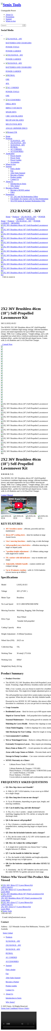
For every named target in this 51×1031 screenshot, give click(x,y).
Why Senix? (15, 186)
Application (10, 154)
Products (9, 138)
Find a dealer (15, 169)
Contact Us (14, 179)
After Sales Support (17, 173)
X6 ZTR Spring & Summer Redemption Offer (27, 201)
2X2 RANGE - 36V (18, 143)
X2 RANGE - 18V (17, 141)
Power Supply (15, 156)
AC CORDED (16, 149)
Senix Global (8, 933)
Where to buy (11, 21)
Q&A (12, 192)
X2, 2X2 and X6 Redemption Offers (24, 197)
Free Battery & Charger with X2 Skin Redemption (29, 199)
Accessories (14, 162)
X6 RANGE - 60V (17, 145)
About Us (9, 15)
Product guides (16, 177)
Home (8, 136)
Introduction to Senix (18, 184)
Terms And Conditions (9, 1008)
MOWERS (30, 219)
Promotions (10, 17)
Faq (11, 171)
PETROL (14, 147)
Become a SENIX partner (20, 190)
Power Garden (15, 160)
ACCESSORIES (16, 151)
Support (9, 19)
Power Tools (15, 158)
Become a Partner (17, 175)
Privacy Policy (23, 1008)
